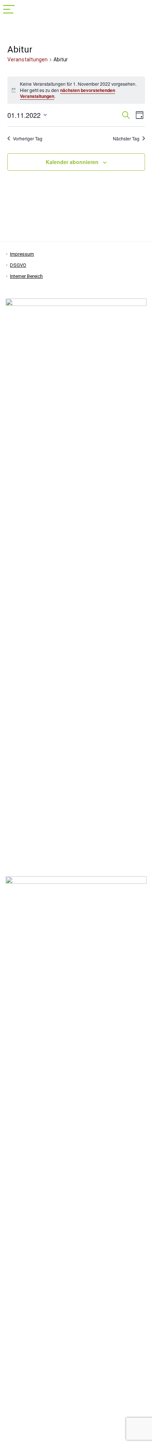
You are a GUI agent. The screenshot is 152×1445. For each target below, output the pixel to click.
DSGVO (18, 265)
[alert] (76, 90)
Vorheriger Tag (27, 139)
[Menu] (9, 10)
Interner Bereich (26, 276)
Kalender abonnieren (72, 162)
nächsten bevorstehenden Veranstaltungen (67, 93)
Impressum (22, 254)
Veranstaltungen (27, 59)
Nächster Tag (126, 139)
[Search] (140, 10)
